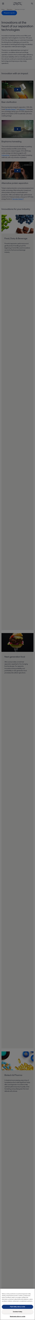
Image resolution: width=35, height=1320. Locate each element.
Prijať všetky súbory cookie (17, 1307)
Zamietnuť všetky (17, 1312)
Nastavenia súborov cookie (17, 1316)
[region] (17, 1304)
